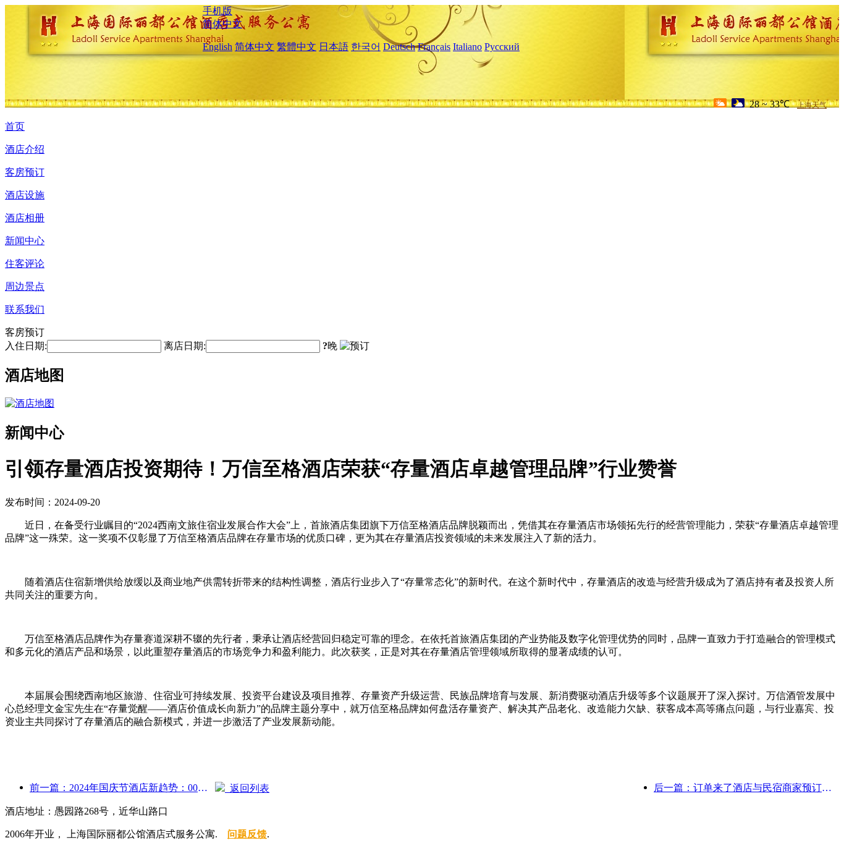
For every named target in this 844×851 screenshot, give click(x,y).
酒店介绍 (24, 149)
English (217, 46)
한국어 (366, 46)
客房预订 (24, 172)
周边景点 (24, 286)
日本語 (333, 46)
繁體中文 (296, 46)
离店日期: (185, 346)
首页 (15, 126)
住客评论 (24, 263)
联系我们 (24, 309)
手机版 (217, 11)
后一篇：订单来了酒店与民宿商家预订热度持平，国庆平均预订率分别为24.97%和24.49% (746, 787)
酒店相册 (24, 218)
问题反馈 (247, 834)
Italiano (467, 46)
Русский (502, 46)
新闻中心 (24, 240)
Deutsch (399, 46)
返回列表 (247, 788)
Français (434, 46)
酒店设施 (24, 195)
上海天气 (812, 105)
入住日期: (26, 346)
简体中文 (222, 24)
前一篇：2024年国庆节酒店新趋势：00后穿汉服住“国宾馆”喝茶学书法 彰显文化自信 (122, 787)
